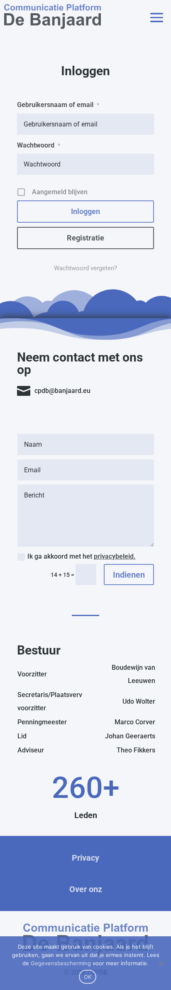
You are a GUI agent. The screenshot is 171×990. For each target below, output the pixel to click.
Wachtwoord (38, 145)
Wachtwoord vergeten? (85, 268)
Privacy (85, 858)
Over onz (85, 889)
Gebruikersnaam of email (58, 105)
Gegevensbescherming (61, 963)
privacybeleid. (115, 556)
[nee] (160, 963)
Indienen (129, 575)
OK (88, 976)
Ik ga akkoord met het (81, 556)
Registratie (85, 237)
